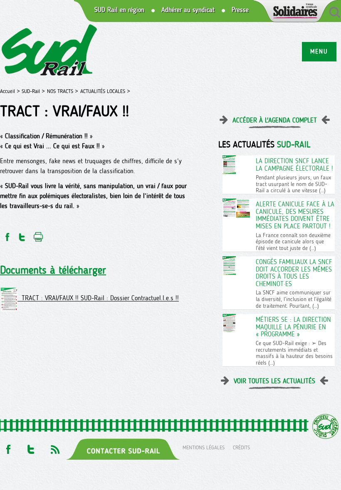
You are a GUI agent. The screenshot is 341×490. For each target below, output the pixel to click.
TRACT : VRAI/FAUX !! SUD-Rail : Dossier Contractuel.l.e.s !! (98, 298)
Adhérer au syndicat (188, 10)
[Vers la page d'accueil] (49, 51)
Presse (240, 10)
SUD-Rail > (33, 91)
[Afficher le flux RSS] (55, 447)
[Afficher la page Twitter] (31, 447)
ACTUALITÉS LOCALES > (105, 91)
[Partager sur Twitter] (22, 235)
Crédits (241, 447)
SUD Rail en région (119, 10)
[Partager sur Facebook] (6, 235)
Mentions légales (204, 447)
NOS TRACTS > (62, 91)
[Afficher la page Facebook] (7, 447)
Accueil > (11, 91)
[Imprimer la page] (38, 235)
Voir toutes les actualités (274, 381)
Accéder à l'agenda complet (274, 120)
